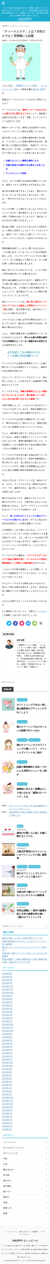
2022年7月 (7, 1040)
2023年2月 (7, 1018)
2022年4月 (7, 1050)
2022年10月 (7, 1030)
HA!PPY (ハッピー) (25, 1240)
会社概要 (34, 1232)
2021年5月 (7, 1081)
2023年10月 (7, 992)
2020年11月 (7, 1100)
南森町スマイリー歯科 (26, 85)
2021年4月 (7, 1085)
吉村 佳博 (39, 89)
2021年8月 (7, 1072)
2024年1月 (7, 983)
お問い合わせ (23, 1232)
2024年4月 (7, 973)
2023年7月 (7, 1002)
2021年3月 (7, 1088)
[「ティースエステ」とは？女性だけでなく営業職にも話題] (28, 623)
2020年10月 (7, 1104)
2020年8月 (7, 1110)
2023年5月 (7, 1008)
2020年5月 (7, 1120)
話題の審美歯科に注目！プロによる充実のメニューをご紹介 (32, 770)
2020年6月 (7, 1116)
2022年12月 (7, 1024)
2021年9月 (7, 1069)
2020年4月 (7, 1123)
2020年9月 (7, 1107)
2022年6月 (7, 1043)
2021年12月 (7, 1062)
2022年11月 (7, 1027)
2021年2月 (7, 1091)
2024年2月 (7, 980)
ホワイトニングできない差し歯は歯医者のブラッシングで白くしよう (32, 708)
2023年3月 (7, 1015)
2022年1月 (7, 1059)
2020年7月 (7, 1113)
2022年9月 (7, 1034)
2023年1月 (7, 1021)
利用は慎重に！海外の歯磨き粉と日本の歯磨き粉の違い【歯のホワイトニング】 (32, 913)
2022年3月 (7, 1053)
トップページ (10, 1232)
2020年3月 (7, 1126)
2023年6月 (7, 1005)
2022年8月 (7, 1037)
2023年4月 (7, 1011)
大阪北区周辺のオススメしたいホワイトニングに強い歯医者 (32, 854)
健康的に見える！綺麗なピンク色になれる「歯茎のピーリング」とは (32, 792)
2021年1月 (7, 1094)
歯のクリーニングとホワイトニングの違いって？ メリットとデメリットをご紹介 (32, 748)
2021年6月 (7, 1078)
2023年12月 (7, 986)
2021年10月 (7, 1065)
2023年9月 (7, 996)
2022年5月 (7, 1046)
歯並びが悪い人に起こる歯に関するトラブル (22, 938)
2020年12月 (7, 1097)
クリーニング (9, 682)
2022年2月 (7, 1056)
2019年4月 (7, 1129)
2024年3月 (7, 976)
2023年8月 (7, 999)
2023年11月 (7, 989)
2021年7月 (7, 1075)
